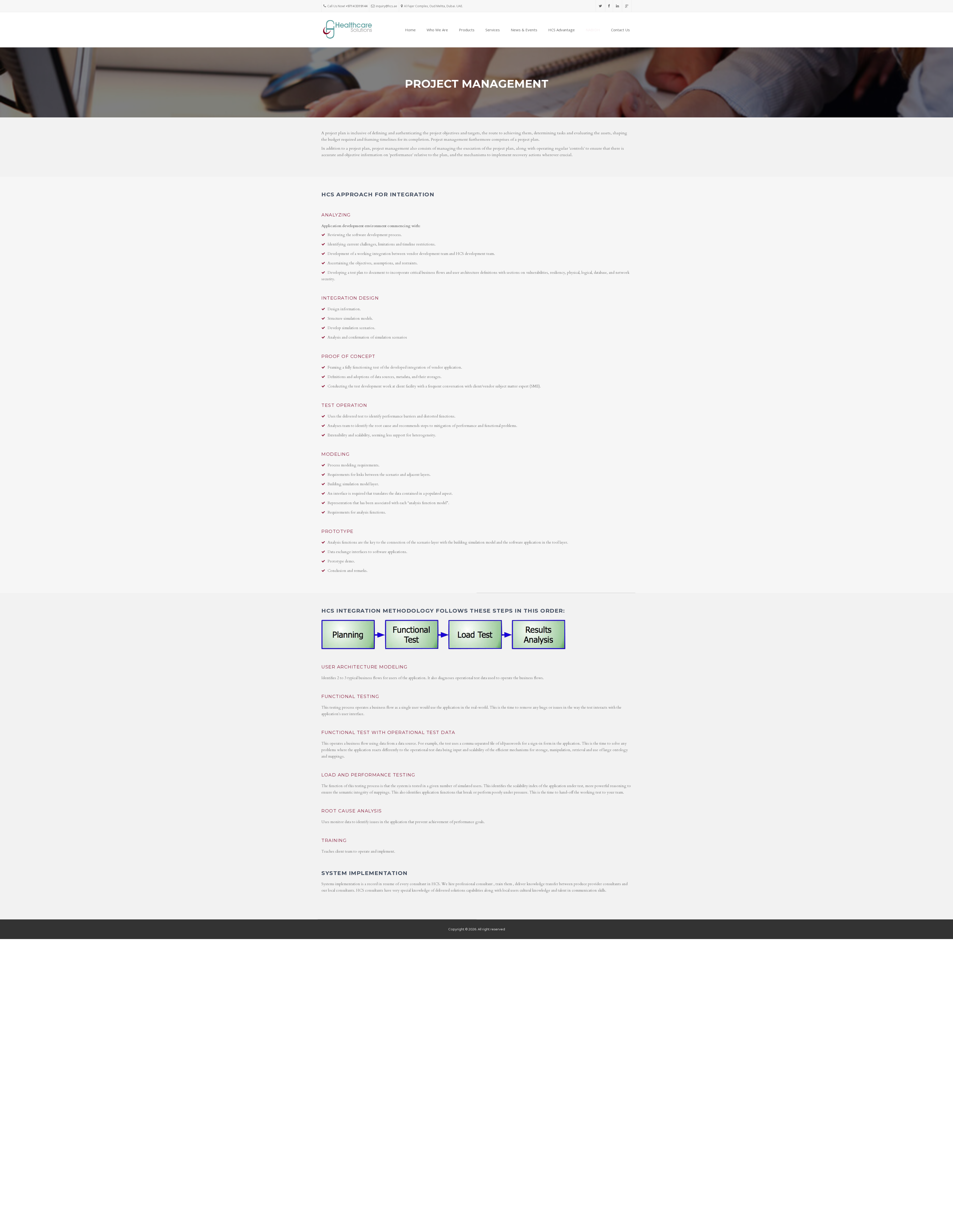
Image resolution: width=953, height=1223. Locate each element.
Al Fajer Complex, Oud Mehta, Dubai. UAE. (433, 6)
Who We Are (437, 29)
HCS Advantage (561, 29)
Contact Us (620, 29)
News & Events (524, 29)
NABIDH (593, 29)
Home (410, 29)
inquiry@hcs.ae (386, 6)
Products (467, 29)
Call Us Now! (347, 6)
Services (492, 29)
